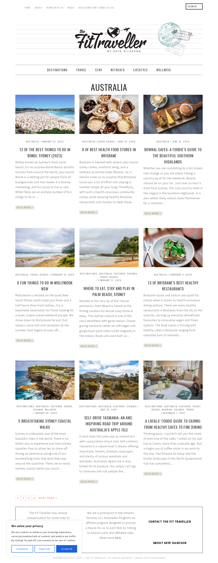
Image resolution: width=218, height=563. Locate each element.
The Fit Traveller (109, 38)
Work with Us (55, 7)
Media (71, 7)
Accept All (66, 548)
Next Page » (48, 497)
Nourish (167, 409)
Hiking (68, 406)
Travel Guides (39, 274)
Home (28, 7)
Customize (22, 548)
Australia (32, 141)
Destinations (88, 273)
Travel (190, 409)
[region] (44, 538)
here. (118, 538)
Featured (119, 273)
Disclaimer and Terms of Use (96, 7)
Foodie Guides (106, 141)
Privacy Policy (143, 558)
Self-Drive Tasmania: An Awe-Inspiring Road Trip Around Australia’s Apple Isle (109, 424)
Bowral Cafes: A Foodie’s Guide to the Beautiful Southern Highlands (173, 155)
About (38, 7)
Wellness (51, 409)
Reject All (44, 548)
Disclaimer (158, 558)
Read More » (25, 207)
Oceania (132, 273)
